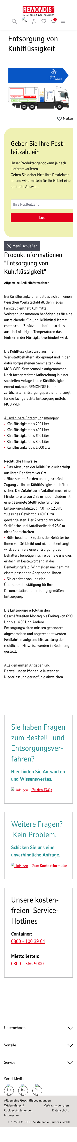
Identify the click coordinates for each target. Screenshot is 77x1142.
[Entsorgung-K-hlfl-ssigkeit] (38, 89)
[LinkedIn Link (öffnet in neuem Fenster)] (9, 1091)
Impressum (11, 1115)
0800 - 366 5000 (27, 963)
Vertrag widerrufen (56, 1105)
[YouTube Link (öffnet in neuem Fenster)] (37, 1091)
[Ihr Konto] (34, 21)
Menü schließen (24, 246)
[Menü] (63, 21)
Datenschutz (60, 1110)
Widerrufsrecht (14, 1105)
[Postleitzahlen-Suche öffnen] (24, 21)
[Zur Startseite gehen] (39, 11)
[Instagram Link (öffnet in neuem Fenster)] (23, 1091)
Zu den (41, 790)
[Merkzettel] (44, 21)
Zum (49, 865)
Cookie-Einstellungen (18, 1110)
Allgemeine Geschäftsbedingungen (27, 1100)
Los (42, 217)
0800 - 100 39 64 (28, 941)
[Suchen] (14, 21)
